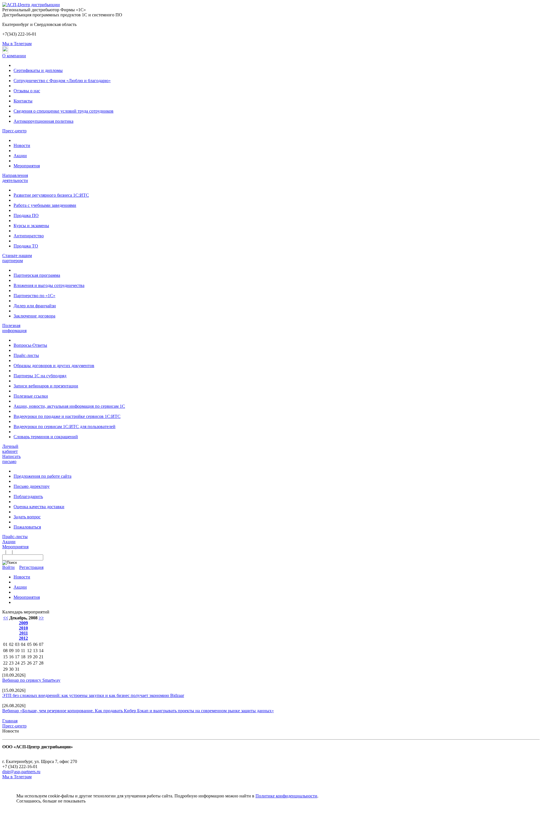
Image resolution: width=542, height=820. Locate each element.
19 (29, 656)
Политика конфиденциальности (33, 751)
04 (23, 644)
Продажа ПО (26, 215)
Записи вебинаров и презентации (46, 385)
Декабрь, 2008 (23, 617)
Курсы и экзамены (31, 225)
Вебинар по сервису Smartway (31, 680)
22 (5, 663)
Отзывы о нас (27, 90)
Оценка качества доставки (39, 506)
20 (35, 656)
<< (5, 617)
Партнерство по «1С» (34, 295)
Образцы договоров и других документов (54, 365)
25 (23, 663)
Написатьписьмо (11, 459)
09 (11, 650)
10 (17, 650)
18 (23, 656)
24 (17, 663)
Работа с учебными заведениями (45, 205)
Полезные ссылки (31, 396)
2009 (23, 623)
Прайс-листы (26, 355)
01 (5, 644)
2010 (23, 628)
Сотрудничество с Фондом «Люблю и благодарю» (62, 80)
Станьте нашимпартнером (17, 258)
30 (11, 669)
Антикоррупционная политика (43, 121)
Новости (22, 145)
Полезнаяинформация (14, 328)
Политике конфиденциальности (286, 795)
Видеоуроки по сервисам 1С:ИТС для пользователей (64, 426)
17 (17, 656)
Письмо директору (32, 486)
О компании (14, 55)
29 (5, 669)
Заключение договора (34, 315)
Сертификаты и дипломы (38, 70)
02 (11, 644)
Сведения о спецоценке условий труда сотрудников (63, 111)
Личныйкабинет (10, 449)
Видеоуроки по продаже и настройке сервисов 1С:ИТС (67, 416)
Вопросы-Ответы (30, 345)
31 (17, 669)
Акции (20, 155)
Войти (8, 567)
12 (29, 650)
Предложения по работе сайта (42, 476)
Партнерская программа (37, 275)
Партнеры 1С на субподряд (40, 375)
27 (35, 663)
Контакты (23, 100)
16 (11, 656)
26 (29, 663)
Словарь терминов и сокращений (46, 436)
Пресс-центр (14, 130)
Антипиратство (29, 235)
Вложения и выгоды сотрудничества (49, 285)
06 (35, 644)
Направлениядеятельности (15, 178)
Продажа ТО (26, 246)
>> (41, 617)
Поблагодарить (28, 496)
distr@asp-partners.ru (21, 771)
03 (17, 644)
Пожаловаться (27, 527)
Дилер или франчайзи (35, 305)
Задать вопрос (27, 516)
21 (41, 656)
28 (41, 663)
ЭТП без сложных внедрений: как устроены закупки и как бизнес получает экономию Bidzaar (93, 695)
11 (23, 650)
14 (41, 650)
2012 (23, 638)
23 (11, 663)
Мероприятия (27, 165)
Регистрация (31, 567)
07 (41, 644)
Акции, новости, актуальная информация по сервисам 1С (69, 406)
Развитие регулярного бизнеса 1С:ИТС (51, 195)
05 (29, 644)
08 (5, 650)
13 (35, 650)
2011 (23, 633)
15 (5, 656)
